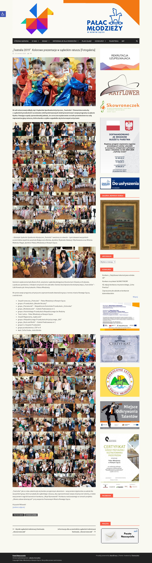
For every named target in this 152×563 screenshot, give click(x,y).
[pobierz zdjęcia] (19, 507)
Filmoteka (113, 41)
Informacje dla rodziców (65, 41)
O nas (34, 41)
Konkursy (99, 41)
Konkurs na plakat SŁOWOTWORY (115, 281)
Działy (45, 41)
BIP (123, 41)
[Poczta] (119, 536)
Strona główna (21, 41)
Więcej (135, 297)
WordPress (113, 556)
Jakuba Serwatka (34, 558)
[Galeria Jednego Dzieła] (119, 225)
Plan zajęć (87, 41)
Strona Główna (31, 515)
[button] (3, 14)
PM (31, 53)
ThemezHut (135, 556)
